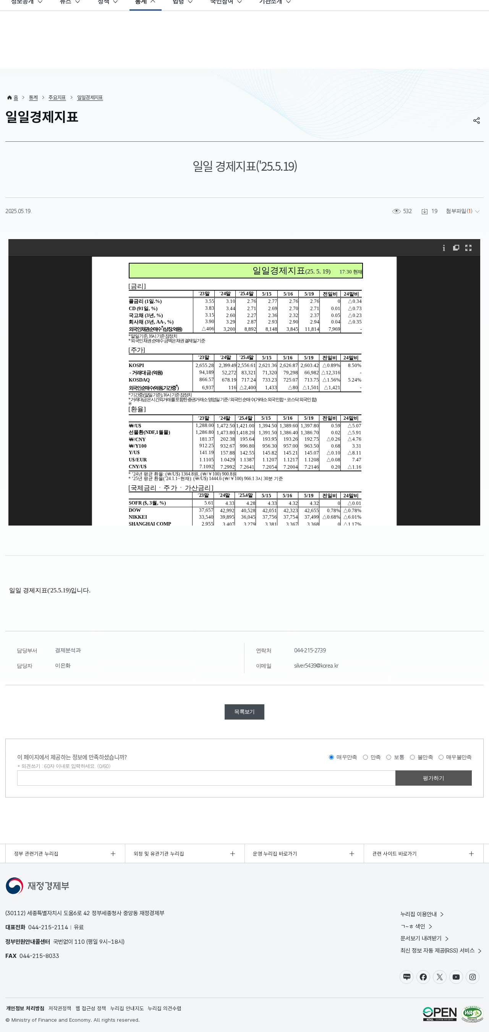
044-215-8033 (39, 955)
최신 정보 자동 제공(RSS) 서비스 (437, 950)
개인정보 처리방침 (25, 1008)
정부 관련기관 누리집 (36, 854)
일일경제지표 (90, 97)
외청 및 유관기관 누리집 (159, 854)
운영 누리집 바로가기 (275, 854)
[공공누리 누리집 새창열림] (440, 1015)
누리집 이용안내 (418, 914)
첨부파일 (456, 211)
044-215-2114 (48, 927)
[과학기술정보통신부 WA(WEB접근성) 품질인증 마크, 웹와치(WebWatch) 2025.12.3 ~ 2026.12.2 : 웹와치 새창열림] (472, 1015)
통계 (33, 97)
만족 (376, 757)
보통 (399, 757)
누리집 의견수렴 (164, 1008)
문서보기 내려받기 (421, 938)
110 (79, 941)
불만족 (425, 757)
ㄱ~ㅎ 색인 (412, 926)
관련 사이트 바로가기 (394, 854)
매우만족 (347, 757)
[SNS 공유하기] (477, 120)
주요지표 (57, 97)
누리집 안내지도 (127, 1008)
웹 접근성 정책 (91, 1008)
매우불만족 (459, 757)
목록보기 (244, 712)
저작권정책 (60, 1008)
